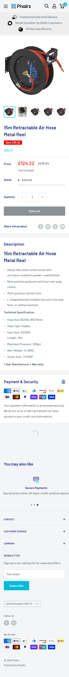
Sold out (34, 211)
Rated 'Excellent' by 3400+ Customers (38, 23)
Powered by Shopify (14, 665)
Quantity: (10, 197)
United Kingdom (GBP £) (19, 603)
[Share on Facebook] (40, 226)
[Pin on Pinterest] (48, 226)
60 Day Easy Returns (38, 29)
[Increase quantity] (42, 197)
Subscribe (16, 585)
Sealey (8, 150)
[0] (62, 6)
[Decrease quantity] (22, 197)
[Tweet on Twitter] (55, 226)
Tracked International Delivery (38, 17)
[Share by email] (62, 226)
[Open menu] (6, 6)
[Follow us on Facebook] (6, 623)
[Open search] (47, 6)
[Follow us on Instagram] (13, 623)
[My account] (54, 6)
